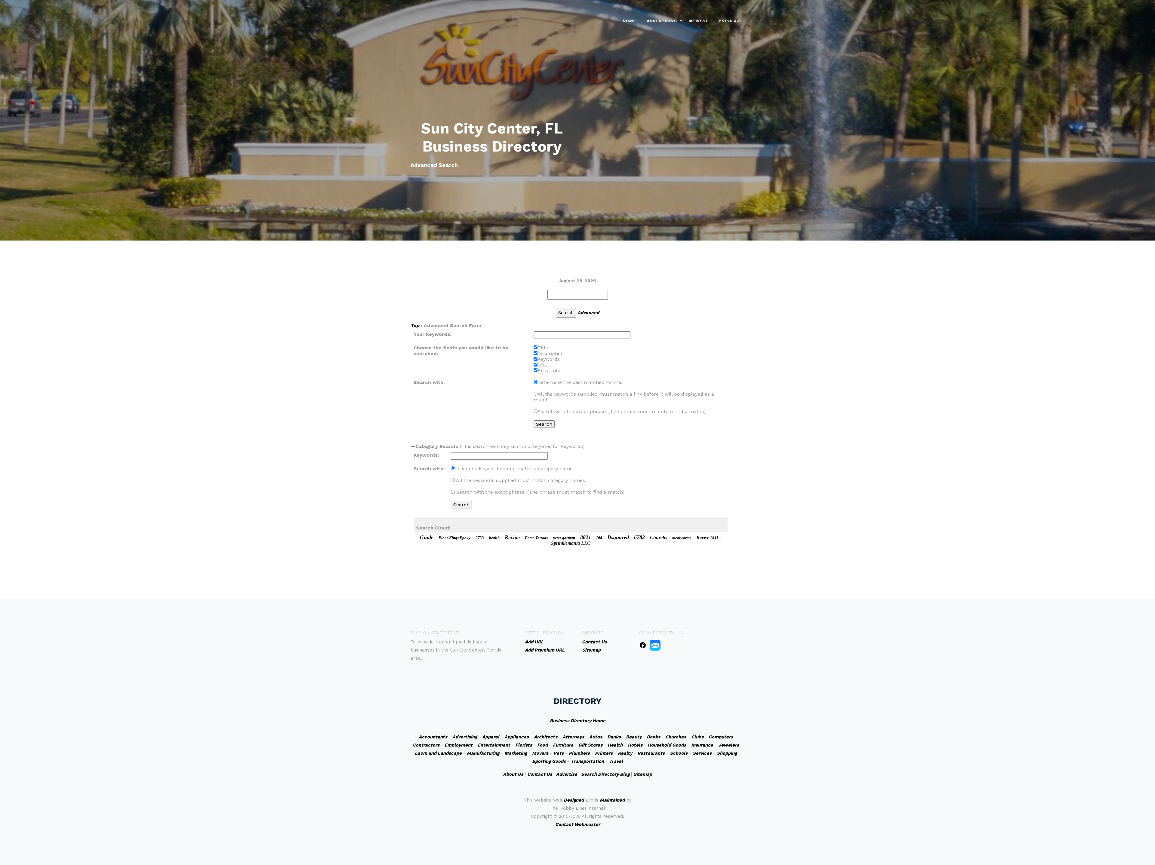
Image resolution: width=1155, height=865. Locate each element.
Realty (625, 753)
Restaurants (651, 753)
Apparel (490, 737)
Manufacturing (483, 753)
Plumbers (579, 753)
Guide (426, 537)
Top (415, 325)
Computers (721, 737)
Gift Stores (590, 745)
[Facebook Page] (642, 645)
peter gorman (564, 537)
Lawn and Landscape (438, 753)
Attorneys (573, 737)
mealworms (681, 537)
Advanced (588, 312)
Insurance (702, 745)
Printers (604, 753)
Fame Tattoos (536, 537)
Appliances (516, 737)
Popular (729, 21)
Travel (616, 761)
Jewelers (728, 745)
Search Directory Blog (605, 774)
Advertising (661, 21)
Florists (523, 745)
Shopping (727, 753)
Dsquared (618, 537)
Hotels (635, 745)
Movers (540, 753)
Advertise (566, 774)
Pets (558, 753)
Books (653, 737)
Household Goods (667, 745)
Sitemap (642, 774)
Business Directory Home (577, 720)
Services (702, 753)
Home (629, 21)
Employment (459, 745)
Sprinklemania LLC (570, 543)
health (494, 537)
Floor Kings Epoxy (454, 537)
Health (615, 745)
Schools (679, 753)
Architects (545, 737)
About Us (513, 774)
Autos (595, 737)
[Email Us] (655, 645)
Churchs (658, 537)
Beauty (634, 737)
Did (599, 537)
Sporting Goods (549, 761)
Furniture (563, 745)
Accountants (433, 737)
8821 (585, 537)
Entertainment (494, 745)
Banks (614, 737)
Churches (675, 737)
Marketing (515, 753)
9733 (480, 537)
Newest (698, 21)
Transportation (587, 761)
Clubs (697, 737)
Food (542, 745)
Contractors (426, 745)
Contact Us (539, 774)
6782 (639, 537)
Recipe (512, 537)
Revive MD (707, 537)
